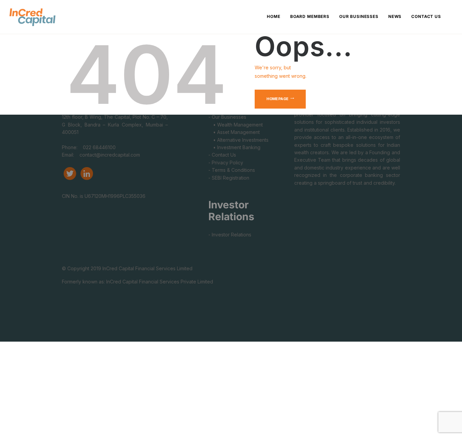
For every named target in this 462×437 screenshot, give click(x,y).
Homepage (277, 98)
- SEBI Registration (228, 178)
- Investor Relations (229, 234)
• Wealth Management (235, 125)
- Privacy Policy (225, 162)
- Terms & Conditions (231, 170)
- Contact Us (222, 155)
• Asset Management (234, 132)
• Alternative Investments (238, 140)
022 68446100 (99, 147)
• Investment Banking (234, 147)
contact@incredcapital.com (109, 155)
